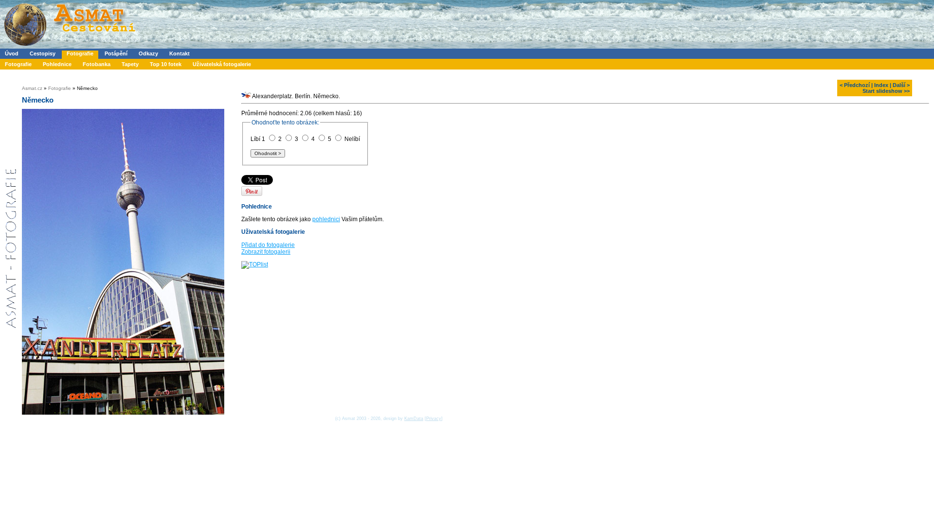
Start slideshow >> (886, 91)
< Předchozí (855, 85)
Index (881, 85)
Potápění (116, 53)
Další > (901, 85)
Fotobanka (96, 64)
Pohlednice (57, 64)
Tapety (130, 64)
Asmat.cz (32, 88)
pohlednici (326, 219)
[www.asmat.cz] (69, 46)
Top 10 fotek (165, 64)
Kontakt (179, 53)
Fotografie (80, 53)
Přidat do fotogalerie (268, 245)
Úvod (11, 53)
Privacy (433, 418)
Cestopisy (42, 53)
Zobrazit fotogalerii (265, 251)
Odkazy (148, 53)
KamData (413, 418)
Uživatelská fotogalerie (222, 64)
